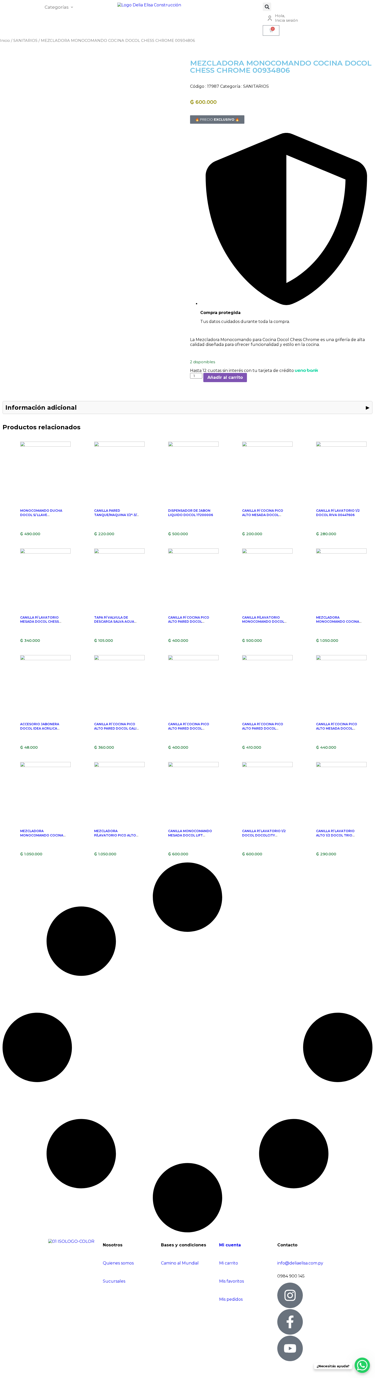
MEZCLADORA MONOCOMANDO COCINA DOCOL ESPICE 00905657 (337, 622)
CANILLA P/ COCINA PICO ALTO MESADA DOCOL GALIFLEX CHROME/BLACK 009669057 (337, 730)
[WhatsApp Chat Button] (362, 1365)
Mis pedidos (231, 1299)
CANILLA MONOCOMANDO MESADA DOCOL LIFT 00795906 (190, 835)
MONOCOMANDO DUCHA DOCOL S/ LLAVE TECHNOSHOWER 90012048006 (41, 517)
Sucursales (114, 1281)
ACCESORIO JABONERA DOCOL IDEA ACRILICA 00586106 (39, 728)
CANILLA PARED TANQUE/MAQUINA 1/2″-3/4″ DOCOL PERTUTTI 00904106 (117, 517)
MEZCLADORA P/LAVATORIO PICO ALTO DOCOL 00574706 (115, 835)
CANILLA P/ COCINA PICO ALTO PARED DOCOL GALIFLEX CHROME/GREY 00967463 (188, 624)
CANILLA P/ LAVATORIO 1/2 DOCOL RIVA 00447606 (338, 513)
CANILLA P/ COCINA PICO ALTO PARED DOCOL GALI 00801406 (115, 728)
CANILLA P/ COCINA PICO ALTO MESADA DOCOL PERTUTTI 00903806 (262, 515)
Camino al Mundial (180, 1263)
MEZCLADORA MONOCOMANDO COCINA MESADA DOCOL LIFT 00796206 (41, 837)
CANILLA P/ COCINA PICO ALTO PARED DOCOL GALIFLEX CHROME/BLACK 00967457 (263, 730)
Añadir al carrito (225, 377)
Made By (15, 1371)
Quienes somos (118, 1263)
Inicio (5, 40)
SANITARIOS (25, 40)
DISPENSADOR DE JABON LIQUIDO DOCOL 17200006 (190, 513)
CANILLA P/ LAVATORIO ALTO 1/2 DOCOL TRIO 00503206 (335, 835)
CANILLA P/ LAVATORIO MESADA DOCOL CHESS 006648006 (39, 622)
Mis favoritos (231, 1281)
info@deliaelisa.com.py (300, 1263)
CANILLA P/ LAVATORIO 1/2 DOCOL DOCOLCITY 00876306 (264, 835)
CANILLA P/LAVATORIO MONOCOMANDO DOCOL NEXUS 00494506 (263, 622)
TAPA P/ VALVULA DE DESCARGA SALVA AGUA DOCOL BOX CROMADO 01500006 (114, 624)
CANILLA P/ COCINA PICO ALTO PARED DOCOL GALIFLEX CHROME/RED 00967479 (188, 730)
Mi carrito (229, 1263)
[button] (267, 7)
